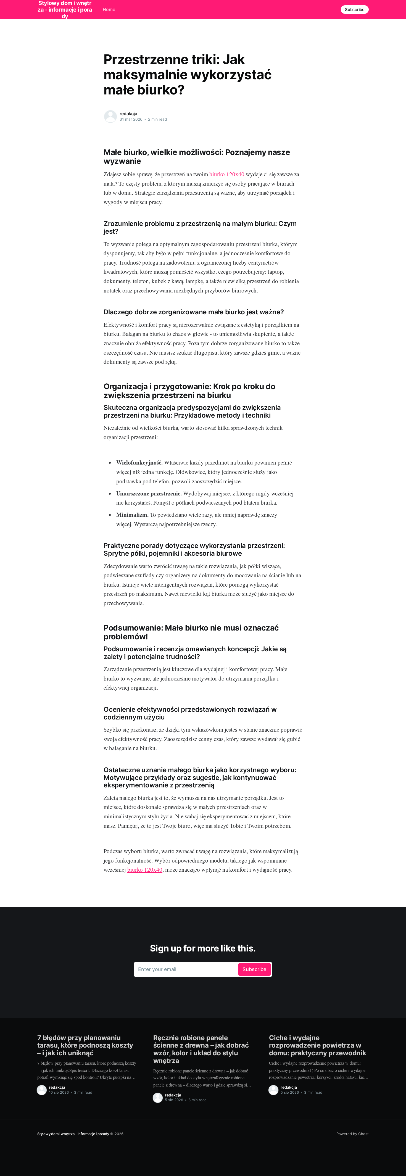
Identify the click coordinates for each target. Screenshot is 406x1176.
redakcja (128, 113)
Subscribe (355, 9)
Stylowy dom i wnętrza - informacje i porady (73, 1134)
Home (109, 9)
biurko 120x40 (226, 174)
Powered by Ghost (352, 1134)
